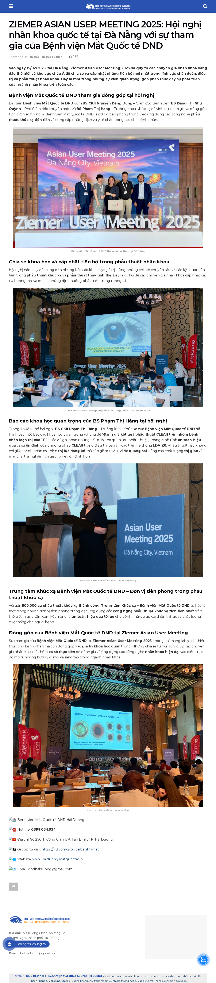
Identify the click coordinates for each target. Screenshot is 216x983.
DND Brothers (36, 976)
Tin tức (33, 56)
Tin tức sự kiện (51, 56)
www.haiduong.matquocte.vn (57, 859)
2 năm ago (16, 56)
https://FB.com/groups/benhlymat (70, 849)
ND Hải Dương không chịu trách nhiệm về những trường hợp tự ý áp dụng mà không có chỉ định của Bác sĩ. (125, 980)
